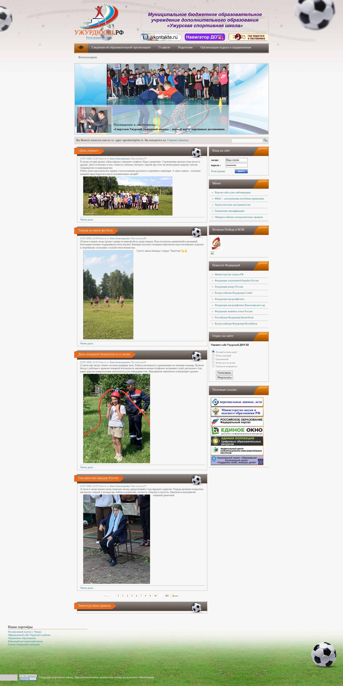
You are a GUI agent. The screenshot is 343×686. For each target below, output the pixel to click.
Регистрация (218, 171)
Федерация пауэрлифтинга (229, 298)
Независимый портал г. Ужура (24, 631)
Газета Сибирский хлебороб (24, 644)
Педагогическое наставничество (233, 204)
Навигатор (205, 37)
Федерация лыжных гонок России (233, 311)
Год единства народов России (98, 478)
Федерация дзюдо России (229, 286)
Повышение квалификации (229, 210)
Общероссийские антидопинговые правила (239, 217)
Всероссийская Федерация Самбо (233, 292)
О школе (164, 47)
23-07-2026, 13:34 (89, 238)
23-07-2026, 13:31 (89, 362)
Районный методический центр (25, 641)
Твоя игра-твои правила (94, 605)
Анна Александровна (120, 158)
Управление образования (22, 638)
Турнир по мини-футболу (95, 230)
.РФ (99, 32)
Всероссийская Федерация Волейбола (236, 323)
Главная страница (177, 140)
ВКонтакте (161, 37)
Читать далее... (87, 219)
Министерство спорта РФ (229, 274)
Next (258, 72)
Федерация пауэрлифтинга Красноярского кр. (240, 305)
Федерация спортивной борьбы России (237, 280)
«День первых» (88, 150)
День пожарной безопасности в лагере (104, 354)
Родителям (185, 47)
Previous (245, 72)
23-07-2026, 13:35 (89, 158)
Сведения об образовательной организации (121, 47)
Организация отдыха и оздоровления (225, 47)
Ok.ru (248, 37)
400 (167, 596)
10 (155, 596)
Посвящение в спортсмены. (135, 125)
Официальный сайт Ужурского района (29, 634)
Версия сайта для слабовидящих (233, 192)
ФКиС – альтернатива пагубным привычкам (239, 198)
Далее (175, 596)
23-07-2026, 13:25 (89, 486)
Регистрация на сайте (99, 37)
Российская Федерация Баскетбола (234, 317)
